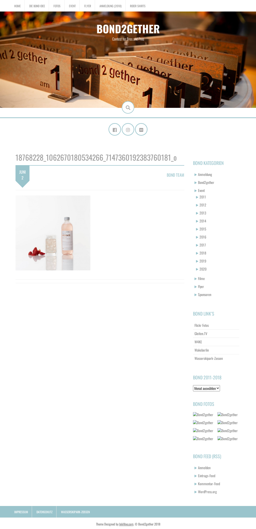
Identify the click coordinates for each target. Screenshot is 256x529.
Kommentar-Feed (209, 483)
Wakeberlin (201, 350)
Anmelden (204, 467)
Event (72, 6)
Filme (201, 278)
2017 (203, 244)
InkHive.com (126, 523)
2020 (203, 269)
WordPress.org (207, 491)
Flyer (87, 6)
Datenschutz (44, 512)
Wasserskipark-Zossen (208, 358)
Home (17, 6)
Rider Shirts (138, 6)
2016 (203, 236)
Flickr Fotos (201, 325)
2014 (203, 220)
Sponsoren (204, 294)
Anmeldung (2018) (111, 6)
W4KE (198, 341)
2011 (203, 196)
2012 (203, 204)
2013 (203, 212)
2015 (203, 228)
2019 (203, 260)
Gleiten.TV (200, 333)
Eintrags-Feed (206, 475)
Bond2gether (206, 182)
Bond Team (175, 175)
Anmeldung (205, 174)
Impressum (21, 512)
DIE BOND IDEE (37, 6)
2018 (203, 252)
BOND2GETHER (128, 28)
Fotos (57, 6)
